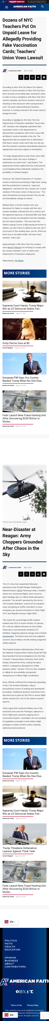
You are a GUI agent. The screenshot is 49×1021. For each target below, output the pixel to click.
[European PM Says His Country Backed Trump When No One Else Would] (24, 364)
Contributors (15, 966)
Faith (9, 943)
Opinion (10, 957)
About (9, 963)
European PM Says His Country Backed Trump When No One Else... (23, 379)
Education (12, 949)
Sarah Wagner (8, 348)
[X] (26, 77)
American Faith (15, 71)
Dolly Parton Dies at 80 (16, 343)
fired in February (15, 247)
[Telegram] (43, 77)
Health (10, 946)
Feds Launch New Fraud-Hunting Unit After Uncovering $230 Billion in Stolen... (24, 418)
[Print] (38, 77)
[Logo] (24, 7)
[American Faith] (5, 70)
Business (11, 960)
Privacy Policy (32, 1005)
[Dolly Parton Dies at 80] (24, 329)
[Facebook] (20, 77)
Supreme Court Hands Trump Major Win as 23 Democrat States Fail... (23, 307)
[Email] (32, 77)
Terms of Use (16, 1005)
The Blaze (18, 260)
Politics (11, 940)
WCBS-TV (18, 120)
